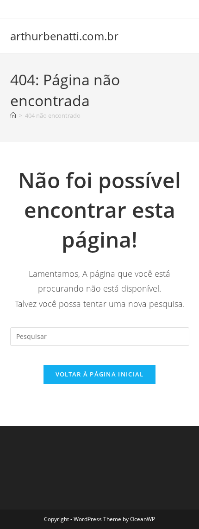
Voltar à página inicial (100, 374)
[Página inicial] (13, 115)
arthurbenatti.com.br (64, 36)
